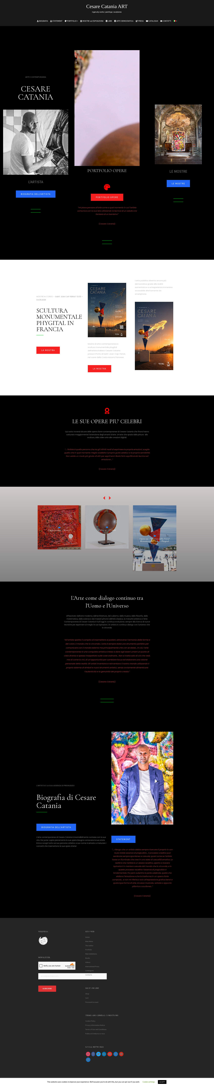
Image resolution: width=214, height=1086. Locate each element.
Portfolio (88, 950)
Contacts (88, 975)
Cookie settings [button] (149, 1082)
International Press (92, 966)
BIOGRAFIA (43, 21)
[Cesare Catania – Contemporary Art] (107, 9)
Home (87, 937)
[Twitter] (98, 1054)
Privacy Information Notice (95, 1025)
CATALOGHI (153, 21)
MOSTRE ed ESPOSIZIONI (92, 21)
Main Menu (89, 941)
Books (87, 958)
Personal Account (91, 1002)
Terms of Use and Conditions (96, 1029)
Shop (87, 994)
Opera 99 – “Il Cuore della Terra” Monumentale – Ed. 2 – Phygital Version (59, 541)
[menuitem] (175, 21)
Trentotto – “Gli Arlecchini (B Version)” (154, 523)
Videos (87, 962)
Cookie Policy (90, 1021)
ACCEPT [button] (162, 1082)
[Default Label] (104, 1054)
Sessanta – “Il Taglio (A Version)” (107, 534)
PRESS (141, 21)
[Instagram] (88, 1054)
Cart (86, 998)
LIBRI (109, 21)
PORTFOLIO (72, 21)
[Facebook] (93, 1054)
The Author (89, 945)
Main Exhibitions (91, 954)
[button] (104, 498)
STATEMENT (57, 21)
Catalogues (89, 970)
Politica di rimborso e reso (95, 1033)
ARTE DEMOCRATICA (124, 21)
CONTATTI (166, 21)
